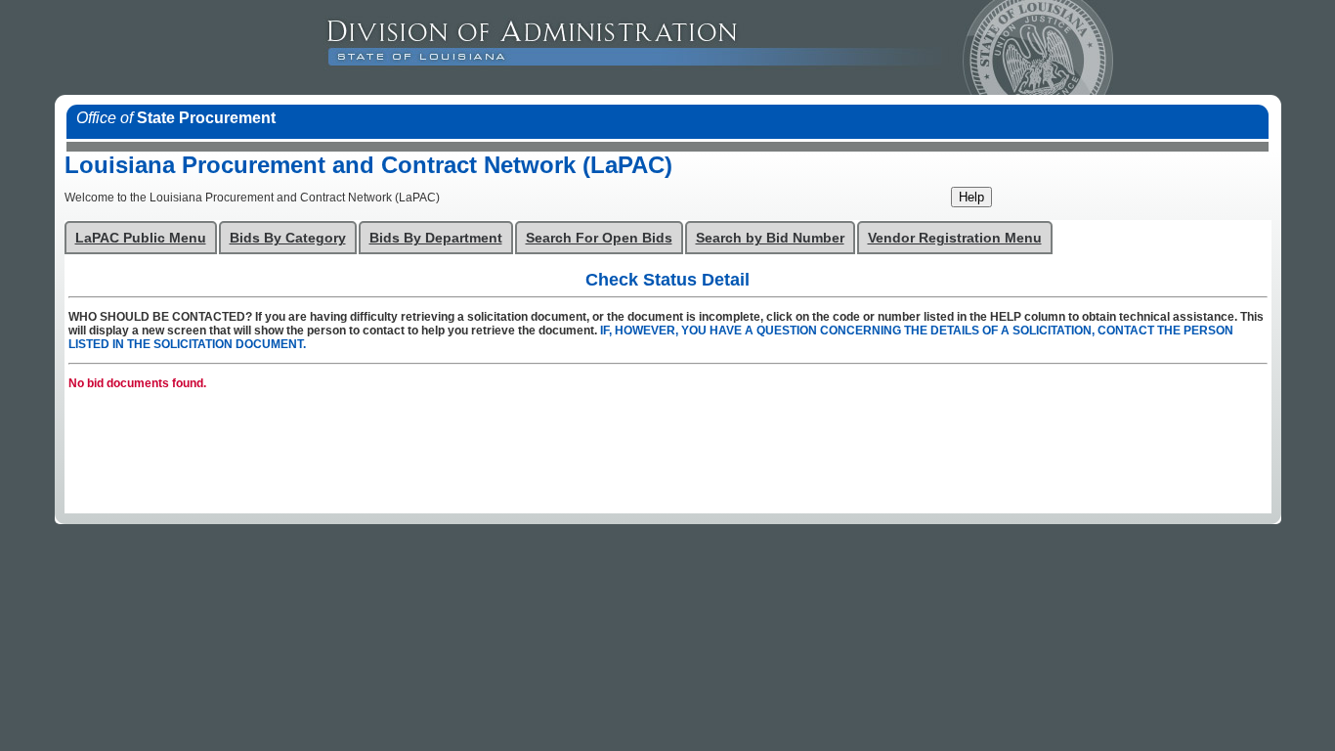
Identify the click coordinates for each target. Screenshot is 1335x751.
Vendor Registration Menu (955, 238)
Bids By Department (435, 238)
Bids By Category (288, 238)
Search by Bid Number (770, 238)
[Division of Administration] (782, 47)
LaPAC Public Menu (140, 238)
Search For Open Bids (599, 238)
